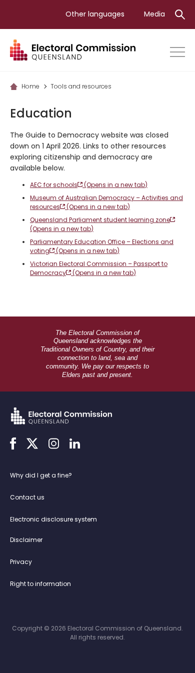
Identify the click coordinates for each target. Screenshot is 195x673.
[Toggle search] (180, 15)
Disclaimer (26, 540)
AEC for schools (89, 184)
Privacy (21, 562)
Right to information (40, 584)
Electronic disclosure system (53, 519)
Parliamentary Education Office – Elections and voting (102, 246)
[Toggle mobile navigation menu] (177, 52)
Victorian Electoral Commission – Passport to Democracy (99, 268)
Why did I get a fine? (41, 475)
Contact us (27, 497)
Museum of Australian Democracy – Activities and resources (106, 202)
